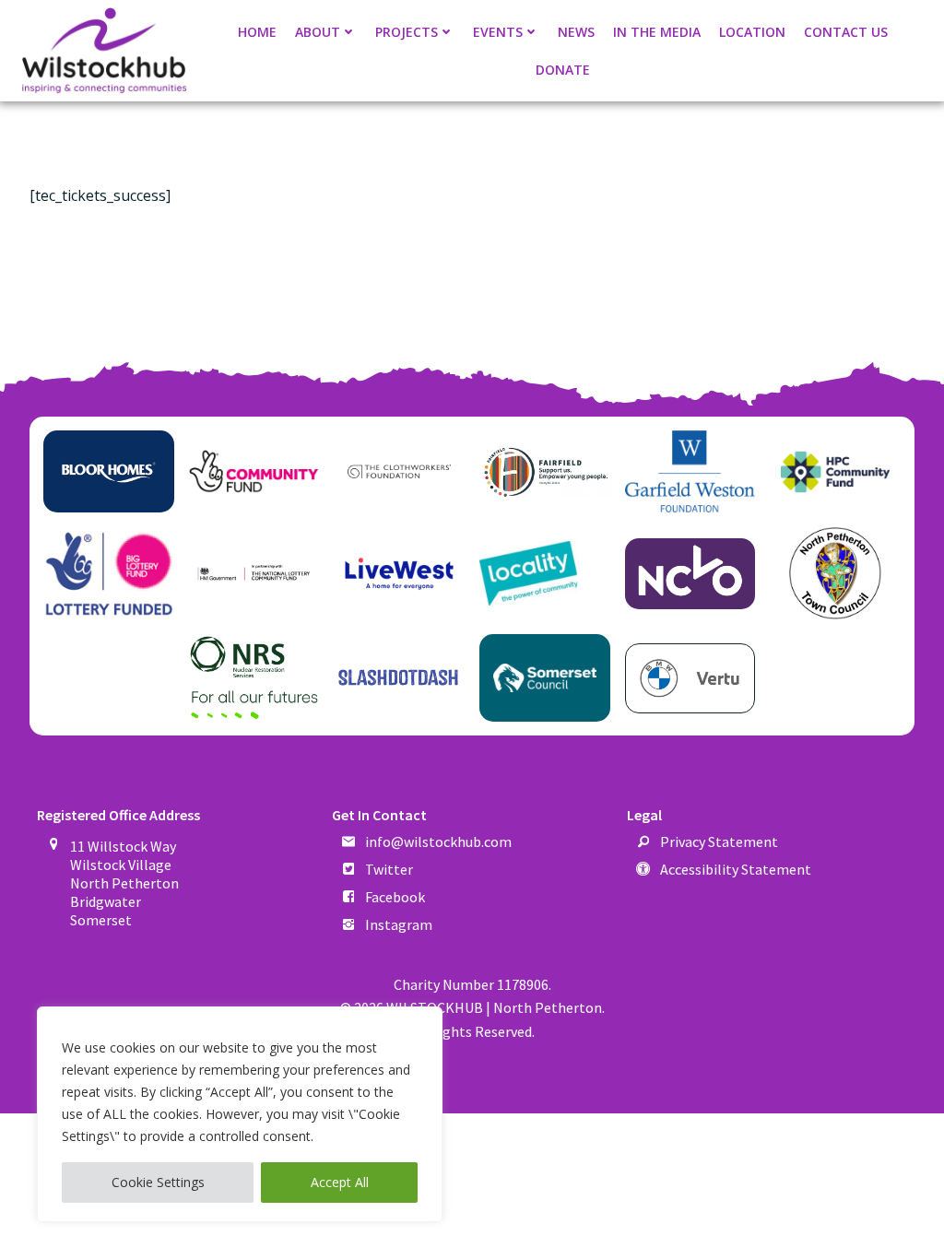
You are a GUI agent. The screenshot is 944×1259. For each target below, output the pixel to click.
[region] (239, 1114)
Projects (406, 32)
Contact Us (846, 32)
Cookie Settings (158, 1182)
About (317, 32)
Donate (563, 69)
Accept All (340, 1182)
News (576, 32)
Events (498, 32)
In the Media (657, 32)
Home (257, 32)
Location (752, 32)
